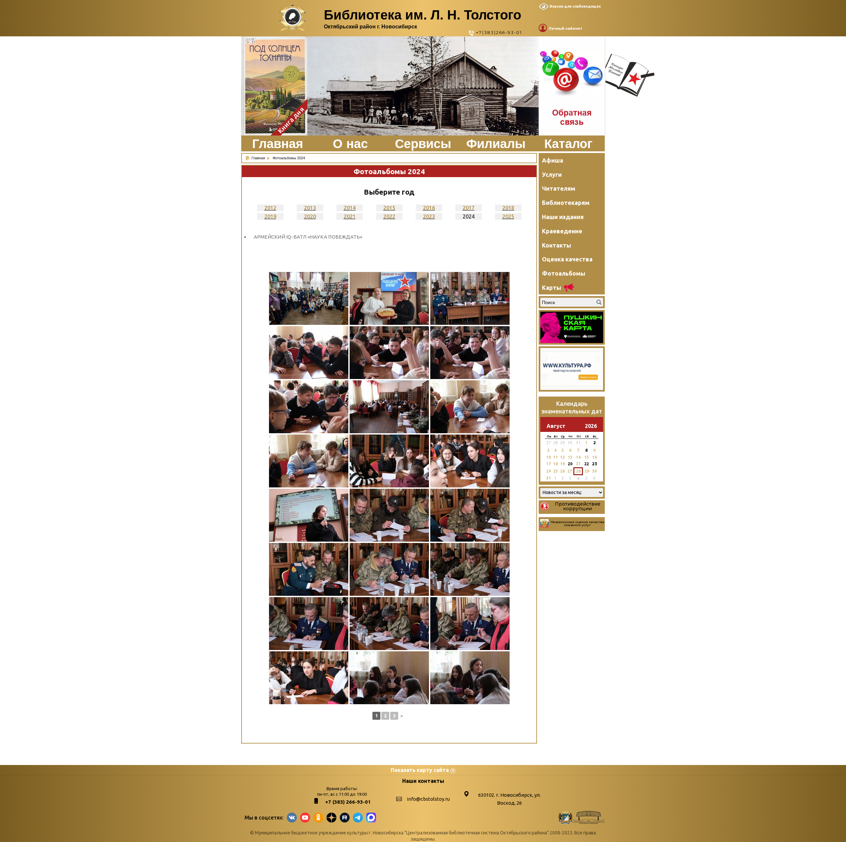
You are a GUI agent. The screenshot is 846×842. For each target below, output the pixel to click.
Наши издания (563, 216)
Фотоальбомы (563, 273)
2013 (310, 208)
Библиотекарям (566, 202)
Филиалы (495, 143)
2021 (350, 216)
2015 (389, 208)
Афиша (552, 160)
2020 (310, 216)
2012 (270, 208)
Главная (277, 143)
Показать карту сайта (420, 770)
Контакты (556, 245)
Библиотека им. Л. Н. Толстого (422, 15)
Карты (551, 287)
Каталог (568, 143)
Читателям (558, 188)
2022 (389, 216)
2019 (270, 216)
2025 (508, 216)
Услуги (552, 174)
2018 (508, 208)
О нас (350, 143)
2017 (469, 208)
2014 (350, 208)
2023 (429, 216)
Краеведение (562, 231)
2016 (429, 208)
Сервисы (423, 143)
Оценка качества (567, 259)
